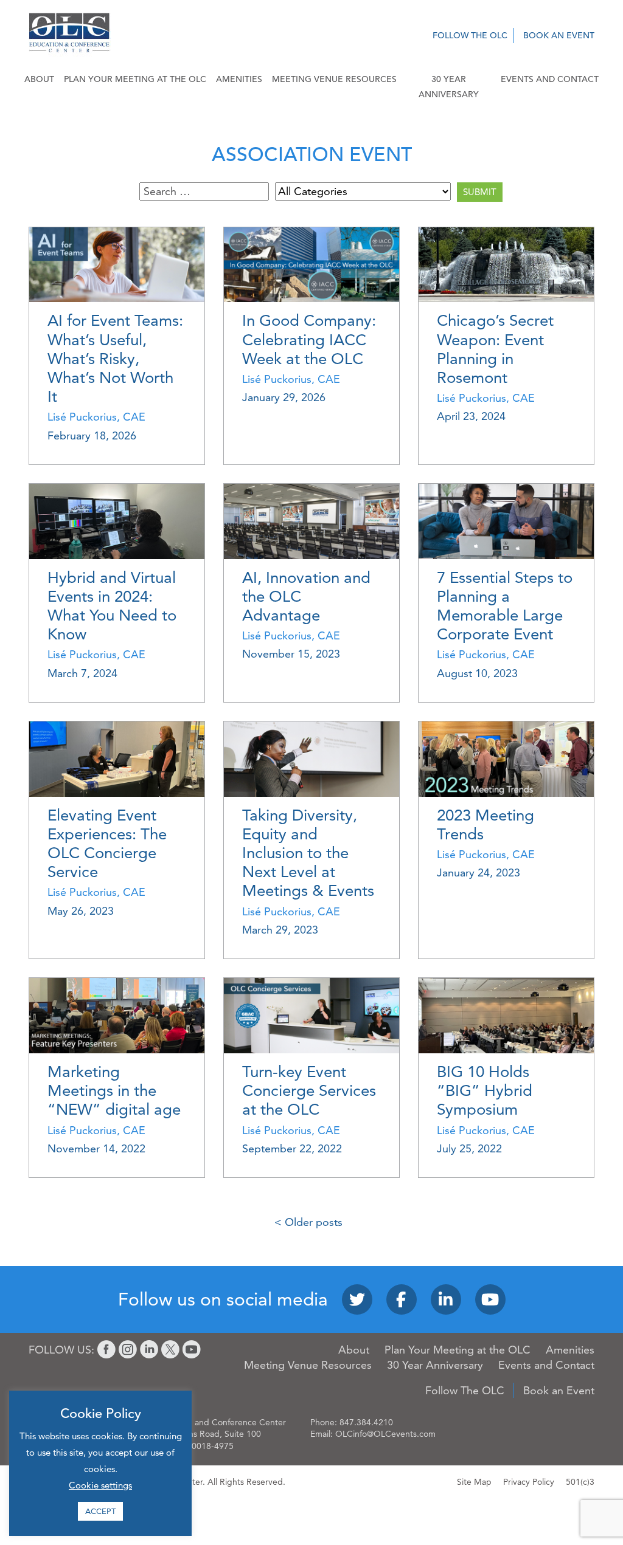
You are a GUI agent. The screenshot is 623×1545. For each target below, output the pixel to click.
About (39, 79)
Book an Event (558, 35)
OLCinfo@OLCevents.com (385, 1433)
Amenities (239, 79)
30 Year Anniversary (449, 87)
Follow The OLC (470, 35)
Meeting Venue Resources (334, 79)
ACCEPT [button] (100, 1511)
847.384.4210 (366, 1422)
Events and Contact (550, 79)
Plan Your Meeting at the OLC (135, 79)
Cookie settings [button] (100, 1485)
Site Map (474, 1481)
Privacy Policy (528, 1481)
